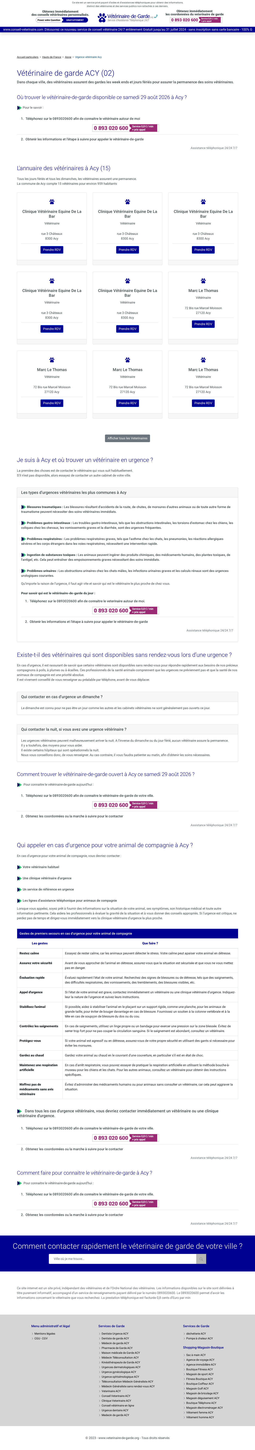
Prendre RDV (52, 250)
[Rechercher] (201, 1259)
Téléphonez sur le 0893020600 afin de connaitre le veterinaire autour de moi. (87, 601)
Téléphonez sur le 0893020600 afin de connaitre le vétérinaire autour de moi (83, 119)
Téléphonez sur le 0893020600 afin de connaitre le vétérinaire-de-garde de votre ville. (90, 796)
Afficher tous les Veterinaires (127, 438)
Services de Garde (111, 1326)
